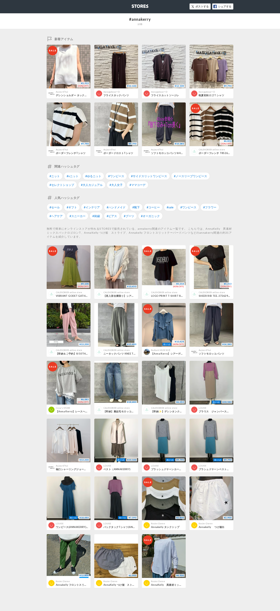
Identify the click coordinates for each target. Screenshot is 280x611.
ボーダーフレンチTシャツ (71, 153)
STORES (134, 5)
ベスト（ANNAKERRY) (116, 469)
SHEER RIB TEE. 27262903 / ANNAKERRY (224, 295)
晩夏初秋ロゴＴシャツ (211, 95)
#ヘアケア (56, 216)
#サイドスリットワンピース (149, 176)
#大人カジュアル (92, 184)
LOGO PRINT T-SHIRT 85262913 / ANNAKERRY (180, 295)
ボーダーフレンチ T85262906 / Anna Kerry (225, 153)
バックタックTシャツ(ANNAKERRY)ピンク (128, 526)
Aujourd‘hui (62, 91)
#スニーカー (78, 216)
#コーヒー (153, 207)
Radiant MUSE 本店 (160, 350)
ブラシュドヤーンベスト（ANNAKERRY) (222, 469)
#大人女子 (116, 184)
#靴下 (136, 207)
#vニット (72, 176)
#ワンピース (116, 176)
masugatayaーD (111, 91)
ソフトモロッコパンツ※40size (169, 153)
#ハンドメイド (116, 207)
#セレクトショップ (62, 184)
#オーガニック (150, 216)
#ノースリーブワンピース (190, 176)
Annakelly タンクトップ (165, 526)
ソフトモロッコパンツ (211, 353)
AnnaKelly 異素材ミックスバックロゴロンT (177, 584)
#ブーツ (129, 216)
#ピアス (112, 216)
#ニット (55, 176)
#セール (55, 207)
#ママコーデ (138, 184)
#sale (170, 207)
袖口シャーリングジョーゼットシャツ (77, 469)
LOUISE (202, 408)
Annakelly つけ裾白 (212, 526)
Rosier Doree (158, 523)
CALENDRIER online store (212, 149)
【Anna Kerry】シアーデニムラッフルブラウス (178, 353)
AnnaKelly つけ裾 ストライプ (121, 584)
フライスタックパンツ (116, 95)
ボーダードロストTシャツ (118, 153)
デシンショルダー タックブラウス (75, 95)
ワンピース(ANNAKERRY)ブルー (75, 526)
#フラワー (209, 207)
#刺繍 (96, 216)
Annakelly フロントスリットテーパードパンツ (83, 584)
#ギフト (72, 207)
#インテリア (92, 207)
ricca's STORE (63, 408)
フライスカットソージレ (165, 95)
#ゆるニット (93, 176)
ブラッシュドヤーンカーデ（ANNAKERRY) (176, 469)
